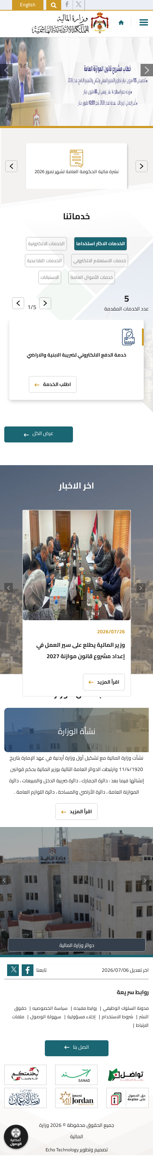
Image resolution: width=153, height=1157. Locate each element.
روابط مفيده (85, 1008)
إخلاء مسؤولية (81, 1016)
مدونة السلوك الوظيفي (126, 1008)
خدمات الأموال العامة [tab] (91, 277)
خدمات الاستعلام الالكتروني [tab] (99, 260)
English (28, 4)
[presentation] (142, 166)
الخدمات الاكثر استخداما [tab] (100, 243)
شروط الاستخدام (117, 1016)
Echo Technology (62, 1149)
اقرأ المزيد (108, 682)
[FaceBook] (67, 5)
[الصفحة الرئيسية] (121, 22)
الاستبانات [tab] (50, 277)
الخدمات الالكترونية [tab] (46, 243)
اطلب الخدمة (57, 384)
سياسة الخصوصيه (50, 1008)
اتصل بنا (81, 1047)
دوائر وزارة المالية (76, 945)
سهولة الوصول (45, 1016)
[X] (78, 5)
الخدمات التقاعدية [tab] (44, 260)
